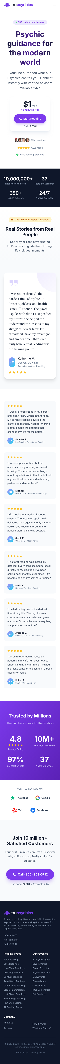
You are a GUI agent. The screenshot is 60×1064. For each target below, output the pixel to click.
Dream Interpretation (14, 989)
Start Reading (32, 118)
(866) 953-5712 (12, 935)
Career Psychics (40, 968)
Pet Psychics (38, 994)
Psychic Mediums (41, 972)
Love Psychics (39, 963)
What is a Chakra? (41, 1028)
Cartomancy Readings (15, 985)
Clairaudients (39, 981)
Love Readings (11, 963)
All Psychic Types (41, 959)
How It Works (39, 1024)
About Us (8, 1022)
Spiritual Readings (13, 976)
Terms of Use (21, 1052)
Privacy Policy (38, 1052)
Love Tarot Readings (14, 968)
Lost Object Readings (14, 994)
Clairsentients (39, 985)
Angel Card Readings (14, 981)
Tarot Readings (11, 959)
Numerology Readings (15, 998)
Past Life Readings (13, 1002)
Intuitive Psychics (41, 989)
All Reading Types (13, 1007)
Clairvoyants (38, 976)
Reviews (8, 1028)
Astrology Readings (13, 972)
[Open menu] (54, 5)
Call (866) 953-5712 (33, 874)
